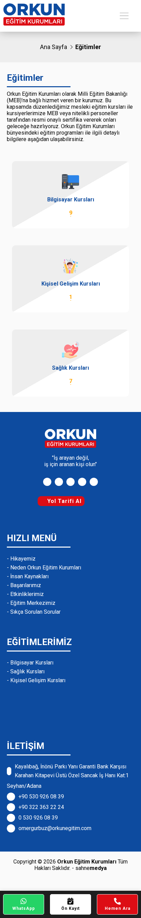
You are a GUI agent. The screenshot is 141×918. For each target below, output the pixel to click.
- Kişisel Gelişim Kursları (36, 680)
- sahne (89, 868)
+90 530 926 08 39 (41, 796)
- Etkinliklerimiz (25, 594)
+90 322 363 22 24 (41, 807)
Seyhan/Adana (24, 786)
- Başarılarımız (24, 585)
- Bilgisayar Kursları (30, 662)
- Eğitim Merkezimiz (31, 603)
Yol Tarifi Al (63, 501)
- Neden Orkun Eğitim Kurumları (44, 567)
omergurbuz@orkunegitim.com (54, 828)
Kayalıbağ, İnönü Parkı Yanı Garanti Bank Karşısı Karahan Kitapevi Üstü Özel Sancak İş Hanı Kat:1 (72, 771)
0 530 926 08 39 (38, 817)
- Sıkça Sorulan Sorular (34, 612)
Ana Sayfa (53, 46)
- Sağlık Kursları (25, 671)
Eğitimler (88, 46)
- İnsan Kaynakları (28, 576)
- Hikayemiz (21, 558)
